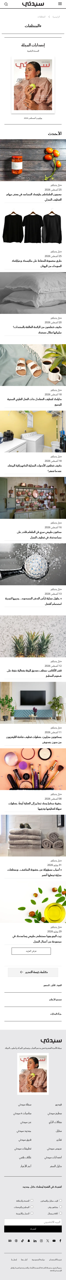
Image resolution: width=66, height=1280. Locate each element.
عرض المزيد (31, 951)
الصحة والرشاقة (22, 1201)
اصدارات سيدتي (53, 1157)
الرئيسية (56, 17)
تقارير (59, 1139)
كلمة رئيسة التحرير (36, 972)
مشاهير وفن (53, 1207)
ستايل (59, 1131)
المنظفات (41, 17)
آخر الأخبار (25, 1166)
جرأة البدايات (56, 1014)
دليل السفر (56, 1166)
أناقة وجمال (53, 1213)
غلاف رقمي (25, 1157)
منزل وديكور (56, 185)
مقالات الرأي (55, 1122)
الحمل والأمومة (22, 1213)
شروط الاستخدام (55, 1259)
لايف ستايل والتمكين (49, 1201)
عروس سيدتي (54, 1148)
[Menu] (60, 4)
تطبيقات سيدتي (22, 1148)
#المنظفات (33, 26)
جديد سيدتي (24, 1131)
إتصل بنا (14, 1259)
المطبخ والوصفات (21, 1207)
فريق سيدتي (24, 1139)
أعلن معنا (24, 1259)
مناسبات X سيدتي (22, 1113)
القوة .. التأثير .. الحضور (52, 985)
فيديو (58, 1104)
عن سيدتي (25, 1122)
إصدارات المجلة (33, 45)
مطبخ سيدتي (55, 1113)
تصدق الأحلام (55, 1000)
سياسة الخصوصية (38, 1259)
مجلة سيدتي (24, 1104)
